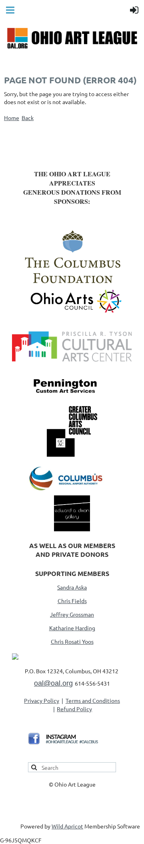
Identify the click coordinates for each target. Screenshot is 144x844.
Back (28, 117)
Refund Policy (74, 708)
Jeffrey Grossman (72, 614)
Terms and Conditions (93, 700)
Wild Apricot (67, 826)
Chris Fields (72, 600)
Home (11, 117)
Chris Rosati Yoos (72, 641)
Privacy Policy (41, 700)
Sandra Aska (72, 587)
